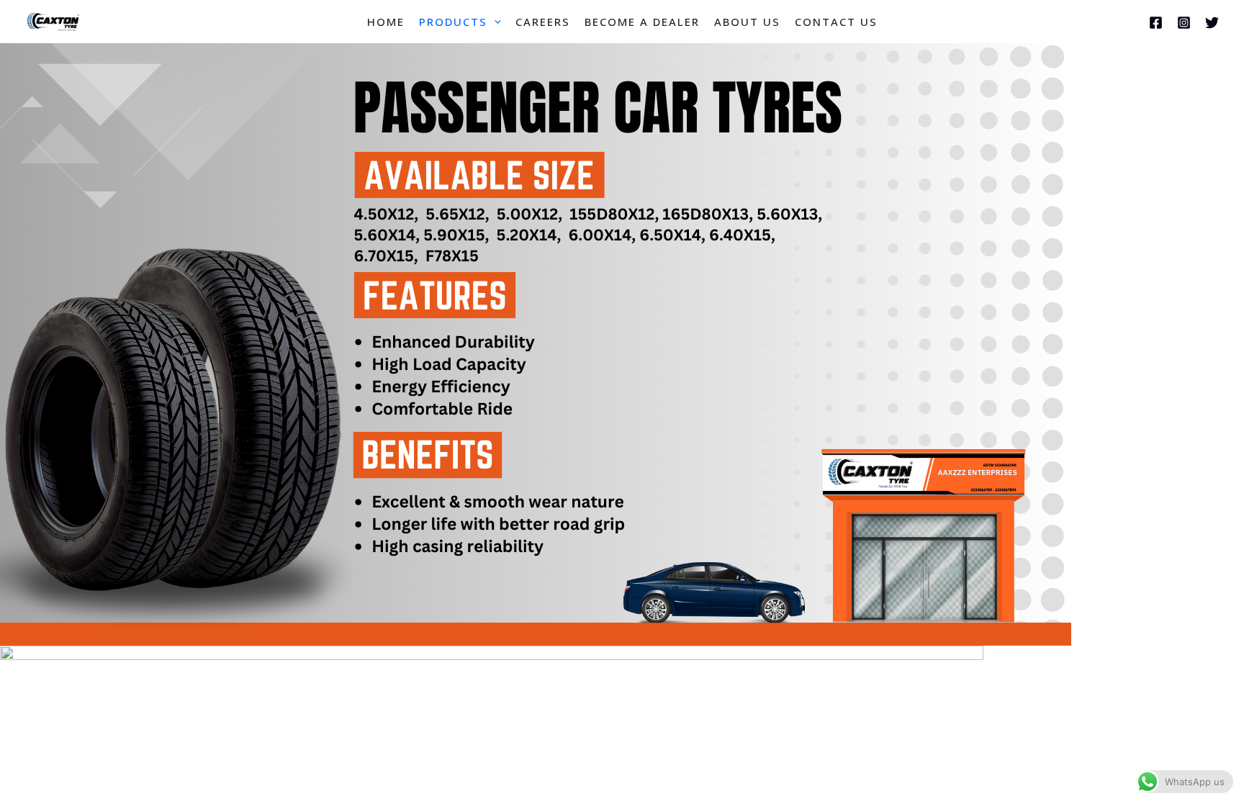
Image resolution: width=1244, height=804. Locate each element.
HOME (386, 21)
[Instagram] (1184, 23)
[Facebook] (1156, 23)
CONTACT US (836, 21)
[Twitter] (1212, 23)
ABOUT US (747, 21)
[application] (494, 22)
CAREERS (542, 21)
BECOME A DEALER (642, 21)
